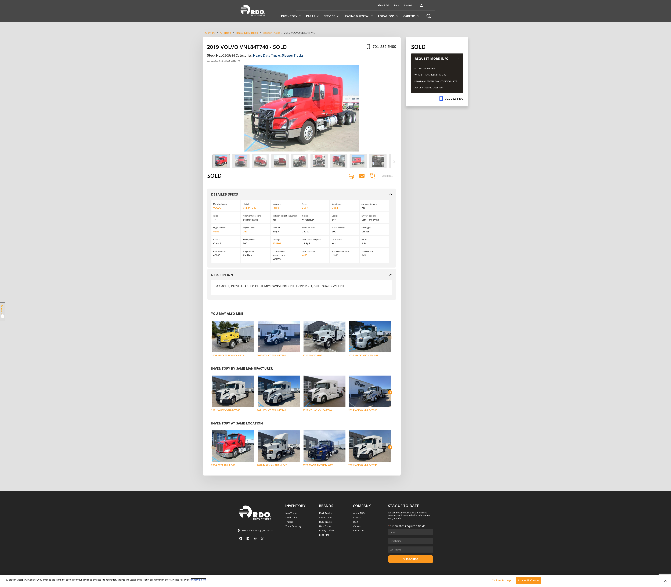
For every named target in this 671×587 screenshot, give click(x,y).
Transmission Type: (341, 251)
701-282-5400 (384, 46)
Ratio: (364, 239)
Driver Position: (369, 216)
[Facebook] (241, 538)
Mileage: (277, 239)
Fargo (276, 207)
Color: (305, 216)
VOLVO (217, 207)
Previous (209, 162)
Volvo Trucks (325, 517)
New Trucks (291, 513)
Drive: (335, 216)
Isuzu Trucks (325, 521)
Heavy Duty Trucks (247, 32)
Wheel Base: (367, 251)
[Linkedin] (248, 538)
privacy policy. (198, 579)
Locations (386, 16)
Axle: (215, 216)
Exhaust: (277, 227)
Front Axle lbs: (308, 227)
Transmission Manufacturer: (279, 253)
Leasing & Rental (356, 16)
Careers (409, 16)
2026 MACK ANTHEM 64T (363, 355)
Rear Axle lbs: (219, 251)
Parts (310, 16)
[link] (351, 176)
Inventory (289, 16)
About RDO (383, 5)
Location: (277, 204)
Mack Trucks (325, 513)
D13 (245, 231)
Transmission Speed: (311, 239)
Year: (304, 204)
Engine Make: (219, 227)
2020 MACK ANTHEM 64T (272, 465)
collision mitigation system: (285, 216)
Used (335, 207)
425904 (277, 243)
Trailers (289, 521)
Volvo (216, 231)
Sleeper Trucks (271, 32)
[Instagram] (255, 538)
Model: (246, 204)
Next (394, 162)
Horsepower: (249, 239)
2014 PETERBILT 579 (223, 465)
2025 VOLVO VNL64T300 (271, 355)
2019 (305, 207)
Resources (358, 530)
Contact (408, 5)
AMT (304, 255)
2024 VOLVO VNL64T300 (362, 410)
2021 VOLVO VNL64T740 (225, 410)
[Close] (665, 580)
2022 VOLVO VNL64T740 (316, 410)
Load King (324, 534)
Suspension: (248, 251)
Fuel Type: (366, 227)
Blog (396, 5)
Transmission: (308, 251)
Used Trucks (292, 517)
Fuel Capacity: (338, 227)
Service (329, 16)
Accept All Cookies (528, 580)
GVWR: (216, 239)
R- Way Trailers (326, 530)
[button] (421, 5)
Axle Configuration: (252, 216)
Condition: (336, 204)
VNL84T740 (249, 207)
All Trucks (225, 32)
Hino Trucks (325, 526)
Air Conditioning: (369, 204)
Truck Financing (293, 526)
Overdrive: (337, 239)
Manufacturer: (220, 204)
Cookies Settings (501, 580)
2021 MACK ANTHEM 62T (317, 465)
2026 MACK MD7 (312, 355)
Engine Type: (249, 227)
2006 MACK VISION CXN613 (227, 355)
